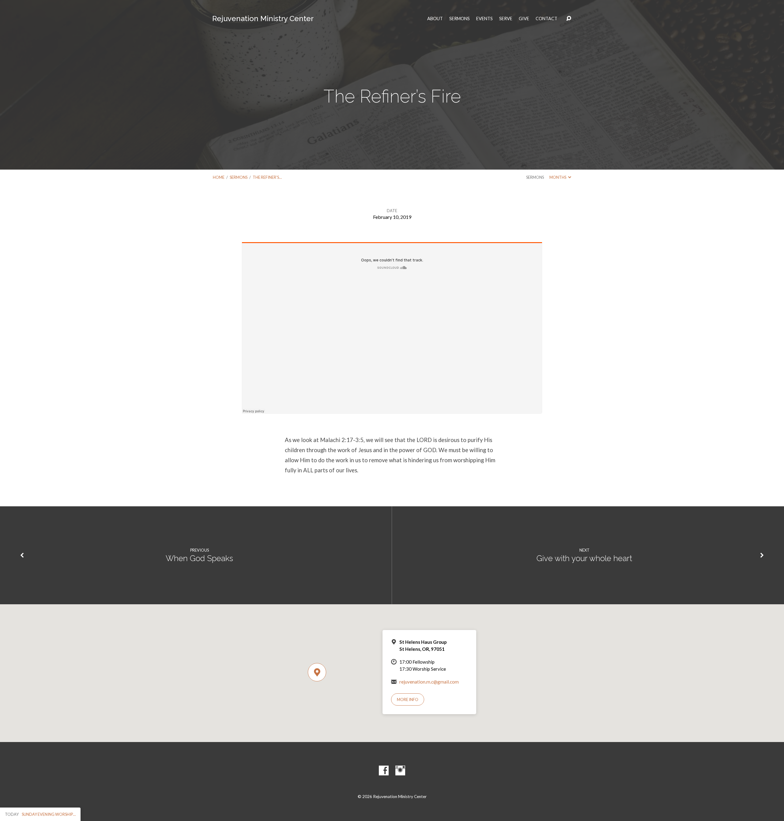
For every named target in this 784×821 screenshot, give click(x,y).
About (435, 19)
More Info (407, 699)
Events (484, 19)
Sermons (459, 19)
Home (218, 177)
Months (558, 177)
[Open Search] (568, 18)
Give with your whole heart (584, 558)
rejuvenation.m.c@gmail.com (429, 681)
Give (524, 19)
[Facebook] (384, 770)
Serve (505, 19)
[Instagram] (400, 770)
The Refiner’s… (267, 177)
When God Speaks (199, 558)
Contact (546, 19)
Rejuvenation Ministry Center (263, 18)
